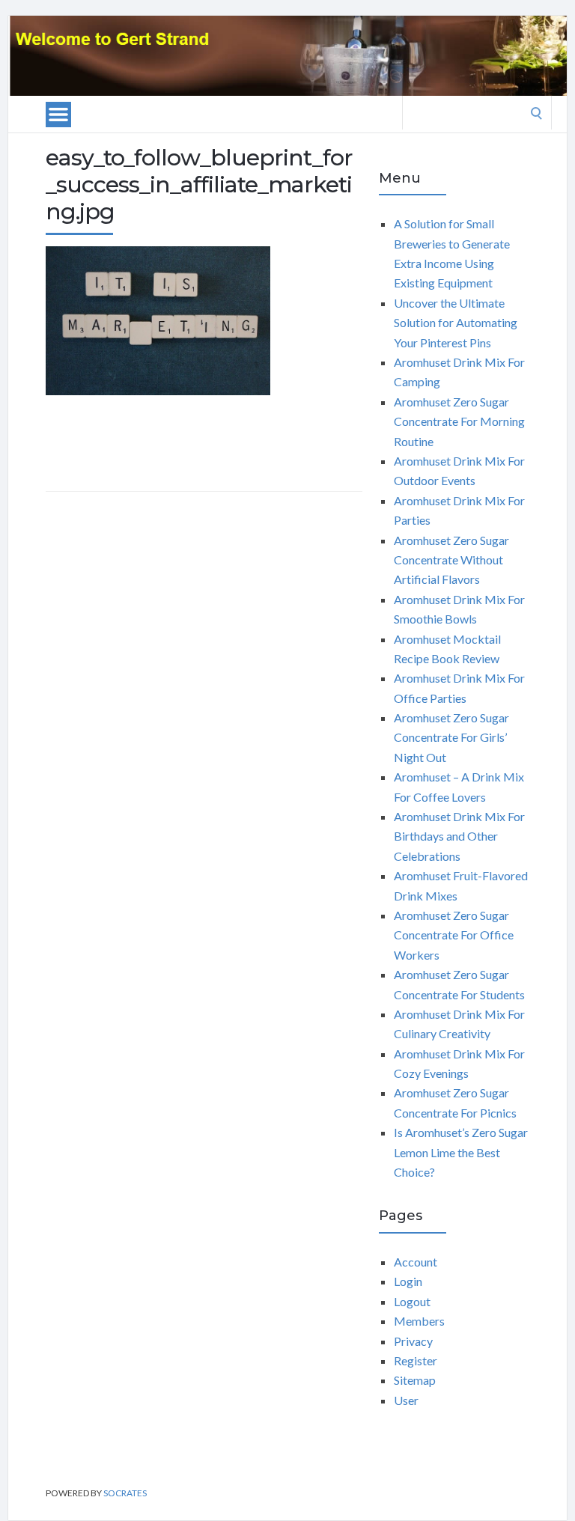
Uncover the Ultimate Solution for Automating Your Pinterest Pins (455, 323)
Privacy (413, 1341)
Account (415, 1262)
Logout (412, 1301)
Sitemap (415, 1380)
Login (408, 1281)
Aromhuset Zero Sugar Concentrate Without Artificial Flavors (451, 560)
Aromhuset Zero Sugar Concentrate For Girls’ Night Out (451, 737)
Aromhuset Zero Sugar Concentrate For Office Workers (454, 935)
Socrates (125, 1493)
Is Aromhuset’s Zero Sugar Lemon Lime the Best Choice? (461, 1152)
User (406, 1400)
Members (419, 1321)
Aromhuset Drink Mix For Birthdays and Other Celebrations (459, 836)
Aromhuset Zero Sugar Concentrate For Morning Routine (459, 421)
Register (415, 1360)
